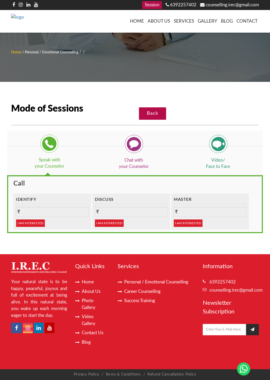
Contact (247, 21)
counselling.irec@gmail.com (232, 5)
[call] (49, 143)
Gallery (207, 21)
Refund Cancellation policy (171, 374)
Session (152, 5)
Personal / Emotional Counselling (156, 282)
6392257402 (182, 5)
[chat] (133, 143)
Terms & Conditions (123, 374)
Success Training (139, 300)
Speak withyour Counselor (49, 163)
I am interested (30, 223)
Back (152, 113)
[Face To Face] (218, 143)
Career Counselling (142, 291)
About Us (159, 21)
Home (137, 21)
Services (184, 21)
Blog (227, 21)
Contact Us (92, 333)
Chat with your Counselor (134, 163)
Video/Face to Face (218, 163)
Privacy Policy (86, 374)
